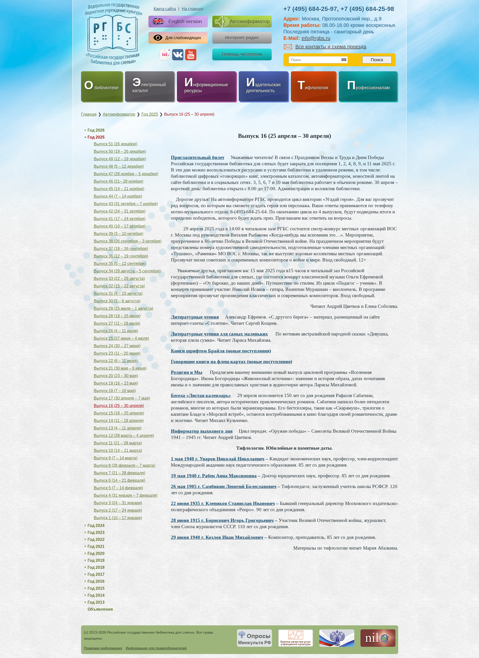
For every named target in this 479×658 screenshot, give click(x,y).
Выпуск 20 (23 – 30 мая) (116, 376)
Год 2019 (96, 560)
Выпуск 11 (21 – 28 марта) (118, 443)
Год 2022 (96, 539)
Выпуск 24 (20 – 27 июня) (117, 346)
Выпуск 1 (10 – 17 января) (118, 518)
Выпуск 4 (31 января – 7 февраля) (125, 495)
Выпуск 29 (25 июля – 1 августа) (123, 308)
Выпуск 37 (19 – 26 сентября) (121, 249)
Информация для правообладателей (156, 648)
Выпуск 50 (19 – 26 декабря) (120, 151)
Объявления (100, 609)
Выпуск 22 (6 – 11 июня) (116, 361)
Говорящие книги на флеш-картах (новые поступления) (231, 361)
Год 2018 (96, 567)
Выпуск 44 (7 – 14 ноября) (118, 196)
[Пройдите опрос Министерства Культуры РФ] (254, 638)
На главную (193, 9)
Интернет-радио (242, 37)
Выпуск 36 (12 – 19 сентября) (121, 256)
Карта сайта (165, 9)
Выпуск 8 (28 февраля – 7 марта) (124, 465)
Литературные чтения (195, 317)
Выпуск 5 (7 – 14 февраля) (118, 488)
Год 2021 (96, 546)
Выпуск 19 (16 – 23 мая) (116, 383)
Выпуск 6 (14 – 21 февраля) (119, 480)
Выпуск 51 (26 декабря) (115, 144)
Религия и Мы (186, 372)
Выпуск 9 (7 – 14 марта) (115, 458)
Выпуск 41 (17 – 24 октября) (119, 219)
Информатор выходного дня (202, 431)
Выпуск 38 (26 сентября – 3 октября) (127, 241)
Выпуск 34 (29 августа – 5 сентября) (127, 271)
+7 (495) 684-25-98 (367, 8)
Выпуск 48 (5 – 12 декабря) (119, 166)
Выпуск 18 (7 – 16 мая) (115, 391)
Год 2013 (96, 602)
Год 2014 (96, 595)
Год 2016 (96, 581)
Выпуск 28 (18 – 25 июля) (117, 316)
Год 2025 (96, 137)
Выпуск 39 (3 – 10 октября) (118, 234)
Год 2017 (96, 574)
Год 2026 (96, 130)
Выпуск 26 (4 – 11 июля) (116, 331)
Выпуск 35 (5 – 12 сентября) (120, 263)
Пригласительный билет (197, 157)
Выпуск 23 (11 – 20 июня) (117, 353)
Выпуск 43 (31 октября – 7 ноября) (126, 204)
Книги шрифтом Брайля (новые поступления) (221, 350)
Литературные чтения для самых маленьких (219, 333)
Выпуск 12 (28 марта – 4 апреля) (124, 435)
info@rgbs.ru (316, 38)
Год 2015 (96, 588)
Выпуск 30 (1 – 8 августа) (117, 301)
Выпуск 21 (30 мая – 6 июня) (120, 368)
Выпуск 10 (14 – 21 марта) (118, 450)
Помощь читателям (242, 54)
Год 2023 (96, 532)
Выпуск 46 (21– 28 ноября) (118, 181)
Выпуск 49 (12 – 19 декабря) (120, 159)
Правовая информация (103, 648)
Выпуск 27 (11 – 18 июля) (117, 323)
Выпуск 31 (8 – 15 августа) (118, 293)
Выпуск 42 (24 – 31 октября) (119, 211)
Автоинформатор (250, 21)
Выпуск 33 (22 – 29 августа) (119, 278)
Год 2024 (96, 525)
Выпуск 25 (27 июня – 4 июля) (121, 338)
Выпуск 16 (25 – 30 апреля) (119, 406)
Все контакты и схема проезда (330, 46)
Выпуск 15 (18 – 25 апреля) (119, 413)
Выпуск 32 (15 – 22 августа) (119, 286)
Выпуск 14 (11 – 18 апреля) (119, 420)
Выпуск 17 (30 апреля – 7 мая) (122, 398)
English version (185, 21)
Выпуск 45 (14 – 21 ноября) (119, 189)
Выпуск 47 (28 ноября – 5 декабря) (126, 174)
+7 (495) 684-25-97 (310, 8)
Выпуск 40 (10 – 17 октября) (119, 226)
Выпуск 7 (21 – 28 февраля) (119, 473)
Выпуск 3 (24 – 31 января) (118, 503)
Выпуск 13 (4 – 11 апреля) (117, 428)
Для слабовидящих (183, 38)
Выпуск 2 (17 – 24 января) (118, 510)
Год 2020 (96, 553)
